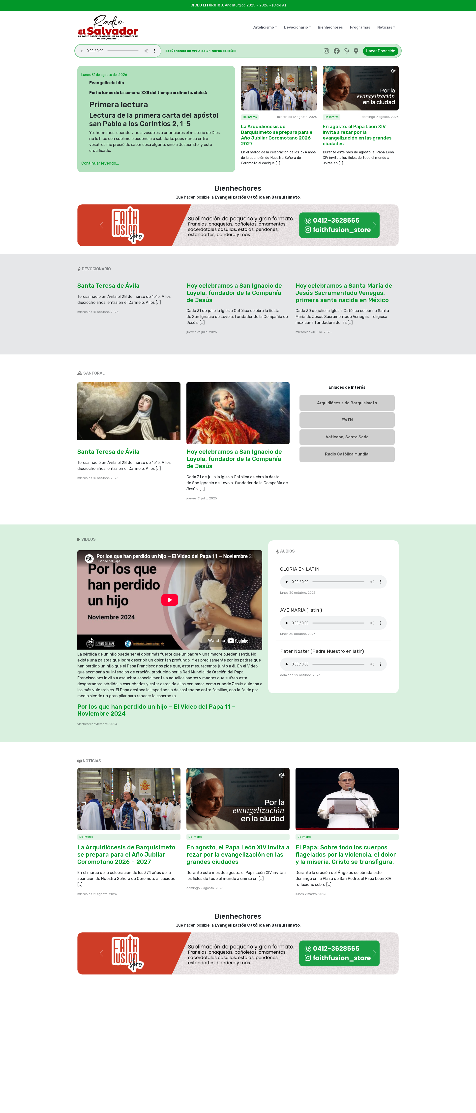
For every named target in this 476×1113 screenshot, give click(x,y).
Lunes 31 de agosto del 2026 (104, 75)
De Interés (250, 117)
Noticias (384, 27)
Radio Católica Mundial (347, 454)
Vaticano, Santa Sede (347, 437)
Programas (360, 27)
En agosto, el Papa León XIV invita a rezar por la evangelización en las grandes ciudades (357, 135)
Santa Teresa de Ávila (108, 285)
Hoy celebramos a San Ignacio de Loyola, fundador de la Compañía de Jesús (234, 293)
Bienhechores (330, 27)
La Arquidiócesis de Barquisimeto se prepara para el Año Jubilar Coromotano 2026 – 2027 (277, 135)
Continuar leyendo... (100, 163)
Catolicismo (263, 27)
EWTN (347, 419)
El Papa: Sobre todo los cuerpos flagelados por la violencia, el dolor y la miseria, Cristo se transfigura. (346, 854)
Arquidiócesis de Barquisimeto (347, 403)
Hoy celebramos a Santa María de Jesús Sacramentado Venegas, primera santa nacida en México (344, 293)
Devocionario (296, 27)
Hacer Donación (380, 51)
